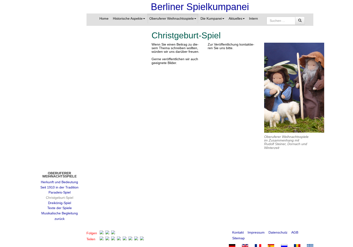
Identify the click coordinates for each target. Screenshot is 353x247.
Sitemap (238, 238)
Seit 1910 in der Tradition (59, 187)
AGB (294, 232)
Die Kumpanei (211, 18)
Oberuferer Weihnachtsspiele (171, 18)
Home (104, 18)
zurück (60, 219)
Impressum (256, 232)
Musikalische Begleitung (59, 213)
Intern (253, 18)
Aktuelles (235, 18)
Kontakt (238, 232)
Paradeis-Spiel (60, 192)
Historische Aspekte (128, 18)
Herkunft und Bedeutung (59, 182)
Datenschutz (277, 232)
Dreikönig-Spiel (59, 203)
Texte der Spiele (59, 208)
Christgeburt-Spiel (59, 198)
